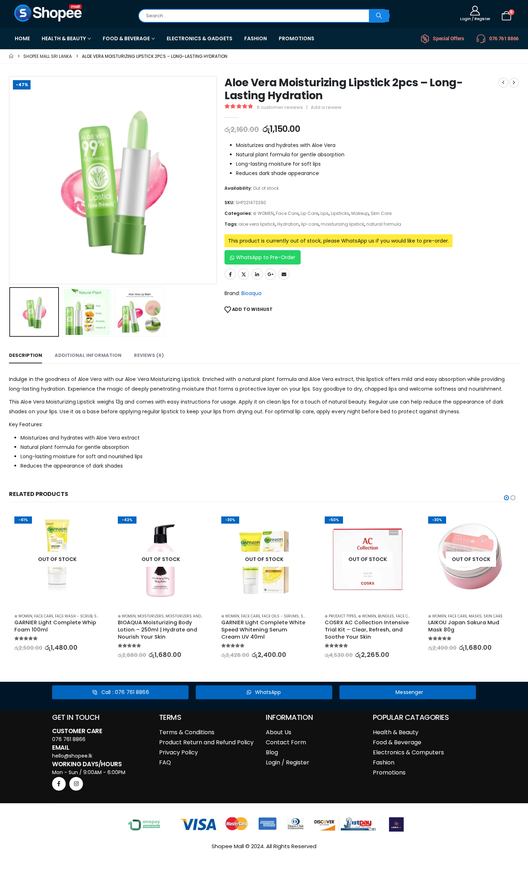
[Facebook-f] (59, 784)
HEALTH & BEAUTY (64, 38)
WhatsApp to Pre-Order (265, 257)
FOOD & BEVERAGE (126, 38)
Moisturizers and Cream (190, 616)
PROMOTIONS (296, 38)
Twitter (243, 274)
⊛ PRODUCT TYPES (340, 616)
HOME (22, 38)
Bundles (386, 616)
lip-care (310, 224)
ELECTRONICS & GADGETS (199, 38)
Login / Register (287, 762)
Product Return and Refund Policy (206, 742)
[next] (514, 83)
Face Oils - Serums (280, 616)
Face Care (287, 213)
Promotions (389, 772)
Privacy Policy (178, 752)
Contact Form (286, 742)
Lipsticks (340, 213)
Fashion (383, 762)
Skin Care (381, 213)
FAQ (165, 762)
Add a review (326, 107)
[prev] (503, 83)
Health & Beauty (395, 732)
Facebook (230, 274)
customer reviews (280, 107)
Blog (272, 752)
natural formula (383, 224)
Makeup (360, 213)
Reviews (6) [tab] (149, 355)
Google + (270, 274)
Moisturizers (151, 616)
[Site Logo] (48, 13)
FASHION (255, 38)
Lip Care (309, 213)
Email (284, 274)
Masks (475, 616)
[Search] (379, 16)
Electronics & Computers (408, 752)
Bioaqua (251, 293)
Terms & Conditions (186, 732)
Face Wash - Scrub (73, 616)
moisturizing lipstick (342, 224)
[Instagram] (76, 784)
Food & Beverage (397, 742)
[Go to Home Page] (11, 56)
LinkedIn (257, 274)
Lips (324, 213)
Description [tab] (25, 355)
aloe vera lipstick (256, 224)
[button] (10, 180)
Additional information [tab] (88, 355)
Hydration (288, 224)
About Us (278, 732)
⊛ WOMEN (263, 213)
